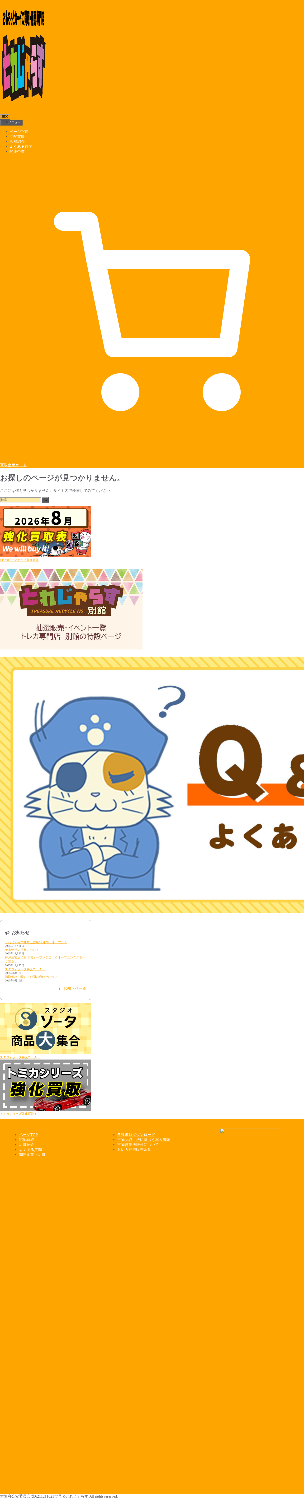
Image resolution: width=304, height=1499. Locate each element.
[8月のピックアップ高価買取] (45, 532)
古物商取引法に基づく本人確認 (143, 1140)
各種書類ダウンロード (136, 1135)
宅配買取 (17, 137)
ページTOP (19, 132)
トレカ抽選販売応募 (134, 1150)
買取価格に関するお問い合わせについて (33, 977)
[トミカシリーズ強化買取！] (45, 1086)
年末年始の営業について (22, 950)
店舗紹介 (17, 142)
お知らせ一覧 (74, 988)
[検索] (45, 500)
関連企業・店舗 (32, 1155)
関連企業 (17, 151)
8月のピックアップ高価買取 (19, 560)
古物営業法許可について (138, 1145)
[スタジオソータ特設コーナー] (45, 1029)
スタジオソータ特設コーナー (25, 969)
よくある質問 (21, 147)
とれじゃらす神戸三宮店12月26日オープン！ (36, 942)
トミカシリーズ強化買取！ (18, 1114)
